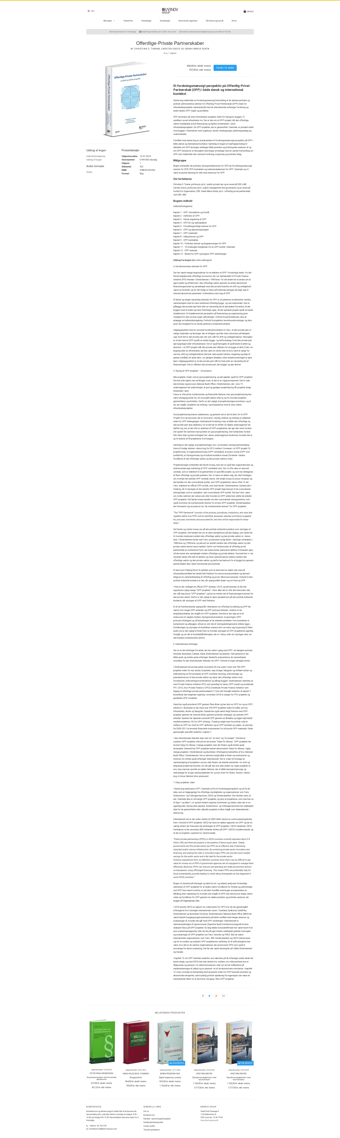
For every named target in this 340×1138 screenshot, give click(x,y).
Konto (234, 21)
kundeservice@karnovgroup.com (103, 1129)
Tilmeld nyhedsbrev (151, 1130)
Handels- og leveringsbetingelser (157, 1119)
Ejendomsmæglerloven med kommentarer (204, 1078)
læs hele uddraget (201, 260)
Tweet (209, 996)
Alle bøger (107, 21)
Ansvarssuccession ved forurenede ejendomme (101, 1078)
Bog (165, 53)
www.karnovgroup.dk (209, 1120)
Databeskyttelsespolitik (153, 1122)
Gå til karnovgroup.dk (214, 21)
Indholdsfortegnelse (95, 156)
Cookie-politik (149, 1126)
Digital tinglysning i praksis (170, 1077)
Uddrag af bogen (94, 159)
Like (203, 996)
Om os (146, 1111)
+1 (216, 996)
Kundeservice (149, 1115)
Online (89, 172)
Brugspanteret (136, 1077)
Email (223, 996)
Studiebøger (165, 21)
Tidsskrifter (128, 21)
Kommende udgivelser (188, 21)
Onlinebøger (146, 21)
